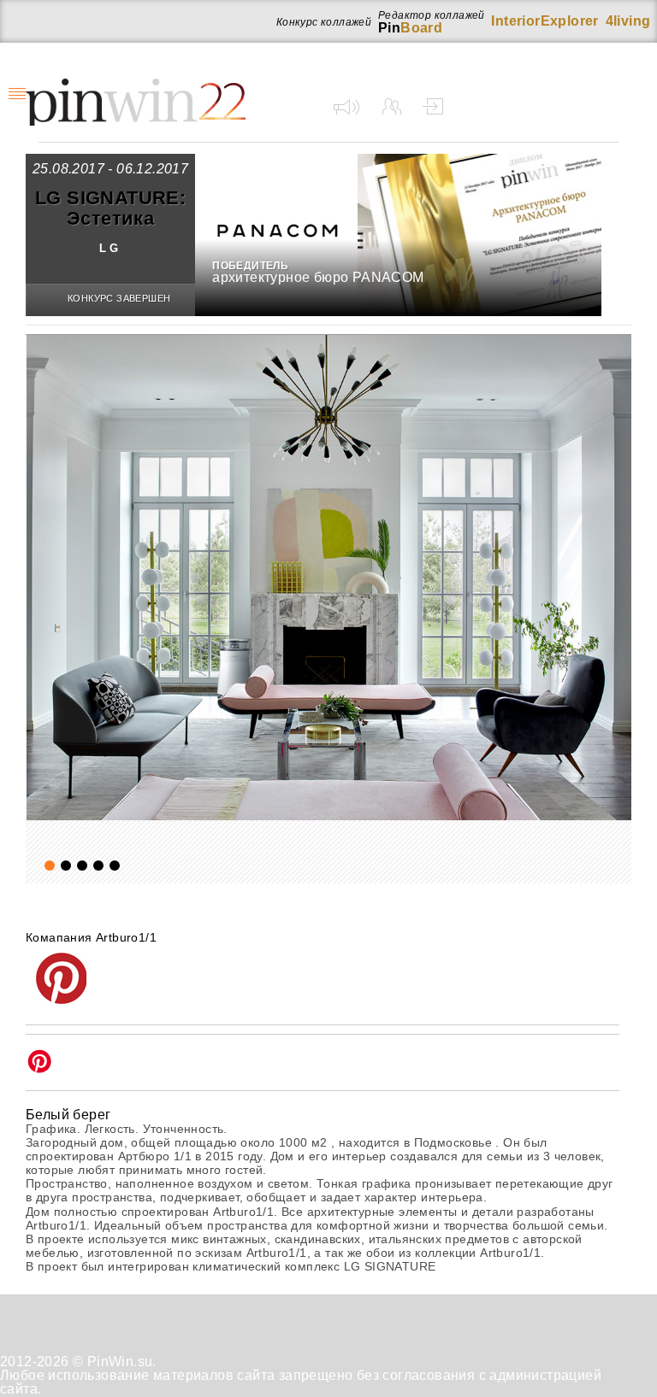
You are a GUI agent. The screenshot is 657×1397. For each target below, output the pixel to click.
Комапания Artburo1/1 (91, 937)
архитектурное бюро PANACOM (317, 277)
